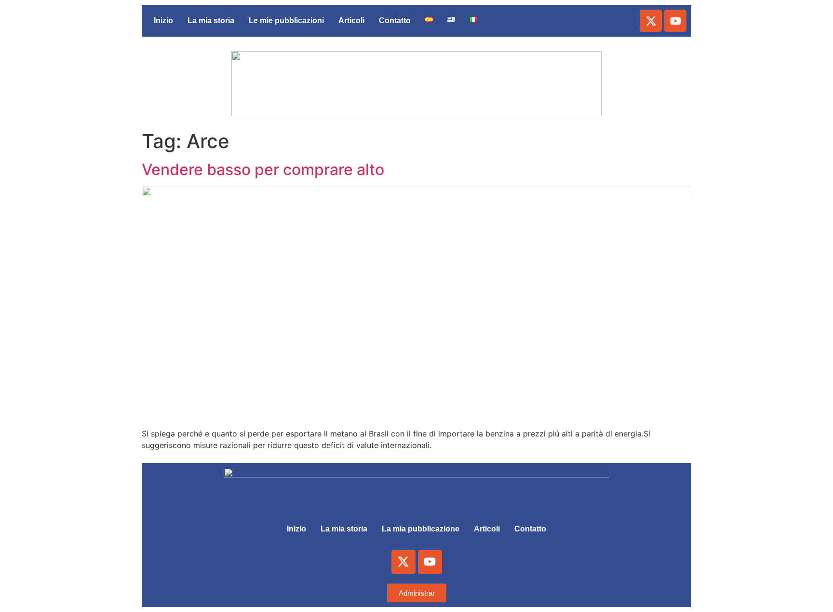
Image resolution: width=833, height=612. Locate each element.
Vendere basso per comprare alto (263, 169)
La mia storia (211, 20)
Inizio (163, 20)
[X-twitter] (651, 21)
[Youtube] (675, 21)
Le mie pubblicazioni (286, 20)
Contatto (395, 20)
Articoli (351, 20)
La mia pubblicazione (420, 529)
